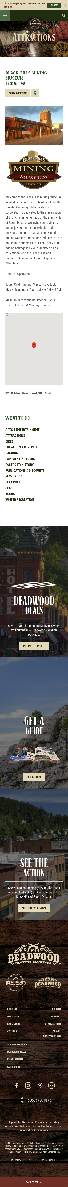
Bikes (9, 441)
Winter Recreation (19, 499)
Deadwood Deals (16, 1052)
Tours (10, 493)
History (56, 1016)
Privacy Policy (21, 1160)
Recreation (14, 476)
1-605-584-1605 (15, 83)
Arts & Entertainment (22, 429)
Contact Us (49, 1160)
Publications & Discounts (25, 470)
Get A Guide (34, 777)
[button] (34, 346)
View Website (18, 93)
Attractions (15, 435)
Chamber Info (52, 1024)
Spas (9, 488)
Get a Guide (13, 1067)
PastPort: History (19, 464)
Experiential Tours (20, 459)
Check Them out (34, 646)
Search (62, 15)
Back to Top (32, 1182)
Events (56, 1009)
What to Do (13, 1016)
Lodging (12, 1009)
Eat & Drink (13, 1024)
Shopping (12, 482)
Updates (54, 5)
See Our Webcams (34, 908)
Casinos (11, 453)
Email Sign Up (15, 1059)
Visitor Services (17, 1044)
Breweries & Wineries (21, 447)
